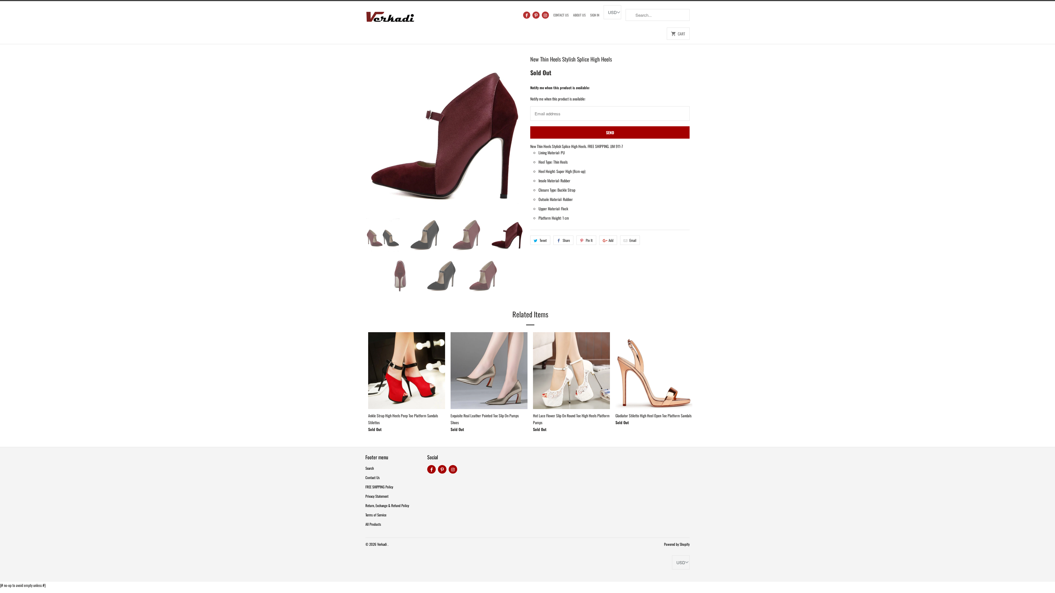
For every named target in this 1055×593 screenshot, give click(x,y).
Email (632, 240)
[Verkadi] (390, 15)
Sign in (594, 15)
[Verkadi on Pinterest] (536, 15)
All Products (373, 524)
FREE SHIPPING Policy (379, 486)
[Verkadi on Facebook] (526, 15)
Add (611, 240)
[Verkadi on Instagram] (545, 15)
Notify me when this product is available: (560, 87)
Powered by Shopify (677, 544)
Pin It (589, 240)
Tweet (543, 240)
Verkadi (382, 544)
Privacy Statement (376, 496)
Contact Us (561, 15)
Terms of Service (375, 515)
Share (566, 240)
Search (369, 468)
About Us (579, 15)
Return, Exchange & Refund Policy (387, 505)
